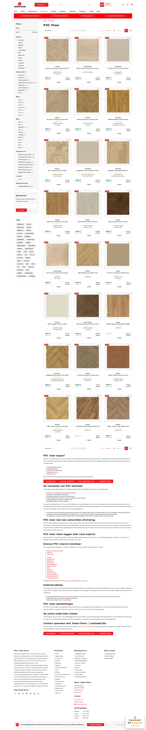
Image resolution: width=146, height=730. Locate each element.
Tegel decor (22, 77)
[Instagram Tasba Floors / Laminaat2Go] (22, 693)
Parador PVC (50, 571)
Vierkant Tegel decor (24, 80)
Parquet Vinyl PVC (51, 573)
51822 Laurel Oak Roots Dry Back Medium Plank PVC (57, 222)
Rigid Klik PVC (23, 90)
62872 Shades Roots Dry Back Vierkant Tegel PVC (118, 222)
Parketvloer (62, 11)
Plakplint (26, 261)
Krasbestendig (21, 245)
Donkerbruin (22, 127)
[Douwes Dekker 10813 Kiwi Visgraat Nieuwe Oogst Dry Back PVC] (88, 306)
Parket (19, 261)
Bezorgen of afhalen (80, 663)
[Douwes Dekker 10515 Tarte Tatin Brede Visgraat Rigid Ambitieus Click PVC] (57, 255)
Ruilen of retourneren (80, 672)
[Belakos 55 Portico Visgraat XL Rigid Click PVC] (118, 255)
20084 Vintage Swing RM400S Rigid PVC (118, 324)
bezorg (83, 626)
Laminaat (53, 11)
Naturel (21, 137)
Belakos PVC (50, 561)
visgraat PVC (60, 530)
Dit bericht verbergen (96, 725)
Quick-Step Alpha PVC (53, 574)
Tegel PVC (31, 267)
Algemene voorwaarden (81, 658)
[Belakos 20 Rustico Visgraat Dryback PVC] (57, 101)
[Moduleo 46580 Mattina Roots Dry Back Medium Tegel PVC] (118, 357)
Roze (20, 142)
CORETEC (28, 230)
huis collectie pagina (77, 609)
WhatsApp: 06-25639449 (67, 481)
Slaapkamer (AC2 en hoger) (26, 154)
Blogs (98, 11)
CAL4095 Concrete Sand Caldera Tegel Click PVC (118, 68)
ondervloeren (55, 617)
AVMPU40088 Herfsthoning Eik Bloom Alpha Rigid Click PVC (118, 119)
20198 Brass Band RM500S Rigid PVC (88, 426)
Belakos (20, 48)
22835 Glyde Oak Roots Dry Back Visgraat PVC (57, 426)
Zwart (20, 147)
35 (83, 30)
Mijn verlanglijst (109, 658)
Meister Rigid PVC (51, 566)
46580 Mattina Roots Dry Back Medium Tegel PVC (118, 375)
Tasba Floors (21, 68)
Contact (91, 11)
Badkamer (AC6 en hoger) (25, 172)
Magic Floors (21, 55)
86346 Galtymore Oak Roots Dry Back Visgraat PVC (87, 119)
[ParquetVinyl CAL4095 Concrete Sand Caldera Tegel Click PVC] (118, 50)
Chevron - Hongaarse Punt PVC (55, 551)
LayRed (19, 252)
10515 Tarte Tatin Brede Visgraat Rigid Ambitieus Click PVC (57, 273)
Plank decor (22, 75)
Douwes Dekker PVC (52, 564)
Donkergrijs (22, 135)
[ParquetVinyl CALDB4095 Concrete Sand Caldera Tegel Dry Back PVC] (88, 152)
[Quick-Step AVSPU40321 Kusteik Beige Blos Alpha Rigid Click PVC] (118, 152)
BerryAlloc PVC (51, 563)
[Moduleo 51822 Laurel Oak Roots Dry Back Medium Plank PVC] (57, 204)
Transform (20, 270)
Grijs (20, 129)
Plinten (57, 670)
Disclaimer (77, 665)
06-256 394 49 (79, 702)
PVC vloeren (44, 11)
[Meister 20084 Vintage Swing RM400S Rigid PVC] (118, 306)
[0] (131, 5)
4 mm (20, 105)
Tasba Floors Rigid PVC (53, 578)
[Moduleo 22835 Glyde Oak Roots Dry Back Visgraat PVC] (57, 408)
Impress (28, 242)
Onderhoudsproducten (60, 668)
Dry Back (19, 236)
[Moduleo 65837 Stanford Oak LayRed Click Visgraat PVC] (118, 408)
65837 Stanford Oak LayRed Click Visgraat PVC (118, 426)
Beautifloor (21, 45)
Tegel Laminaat (59, 690)
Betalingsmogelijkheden (81, 661)
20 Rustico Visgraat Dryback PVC (57, 119)
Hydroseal (20, 242)
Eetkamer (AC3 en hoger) (25, 162)
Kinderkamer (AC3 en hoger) (26, 164)
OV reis (80, 692)
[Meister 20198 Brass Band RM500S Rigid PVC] (88, 408)
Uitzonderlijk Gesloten (80, 677)
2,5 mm (21, 102)
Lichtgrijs (21, 132)
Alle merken (21, 40)
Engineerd (27, 236)
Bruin (20, 124)
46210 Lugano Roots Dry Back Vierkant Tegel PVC (57, 324)
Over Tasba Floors (79, 656)
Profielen (57, 672)
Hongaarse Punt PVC (60, 686)
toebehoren (84, 581)
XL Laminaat (32, 276)
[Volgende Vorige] (86, 30)
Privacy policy (78, 670)
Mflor (31, 252)
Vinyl (27, 270)
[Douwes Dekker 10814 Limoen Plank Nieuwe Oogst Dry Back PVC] (88, 50)
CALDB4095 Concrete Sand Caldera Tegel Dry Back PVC (87, 170)
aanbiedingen (65, 609)
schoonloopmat (66, 596)
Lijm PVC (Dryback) (24, 88)
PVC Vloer (19, 258)
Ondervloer (72, 11)
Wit (20, 145)
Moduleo (20, 60)
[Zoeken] (89, 4)
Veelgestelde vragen (80, 654)
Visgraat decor (23, 85)
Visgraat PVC (50, 554)
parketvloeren (72, 581)
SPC (18, 267)
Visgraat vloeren (32, 11)
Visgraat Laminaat (59, 681)
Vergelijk (58, 82)
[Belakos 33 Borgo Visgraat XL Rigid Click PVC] (57, 50)
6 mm (21, 110)
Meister (20, 58)
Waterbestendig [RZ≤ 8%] (25, 186)
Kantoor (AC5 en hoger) (25, 170)
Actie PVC (49, 558)
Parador (28, 258)
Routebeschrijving (78, 690)
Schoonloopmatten (60, 677)
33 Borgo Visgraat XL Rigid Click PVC (57, 68)
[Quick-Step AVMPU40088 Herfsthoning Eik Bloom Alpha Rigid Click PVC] (118, 101)
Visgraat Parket (59, 688)
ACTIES (23, 11)
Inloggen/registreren (110, 654)
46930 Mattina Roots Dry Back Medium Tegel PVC (88, 222)
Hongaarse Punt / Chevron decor (27, 82)
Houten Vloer (30, 239)
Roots (33, 264)
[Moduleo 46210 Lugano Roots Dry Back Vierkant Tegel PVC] (57, 306)
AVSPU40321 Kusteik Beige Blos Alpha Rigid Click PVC (118, 170)
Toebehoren (82, 11)
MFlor (19, 53)
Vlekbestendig (28, 273)
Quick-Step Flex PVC (52, 576)
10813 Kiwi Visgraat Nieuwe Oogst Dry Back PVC (88, 324)
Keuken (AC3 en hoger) (25, 167)
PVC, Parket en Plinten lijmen (62, 674)
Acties (56, 654)
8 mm (20, 115)
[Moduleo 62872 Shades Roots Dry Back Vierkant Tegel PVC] (118, 204)
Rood (20, 140)
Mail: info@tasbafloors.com (86, 481)
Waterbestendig (21, 276)
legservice (53, 474)
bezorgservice (54, 472)
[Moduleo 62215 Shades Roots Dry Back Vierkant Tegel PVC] (57, 152)
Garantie (77, 668)
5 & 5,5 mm (22, 107)
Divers (20, 93)
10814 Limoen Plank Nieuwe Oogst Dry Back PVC (87, 68)
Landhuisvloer (29, 248)
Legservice (58, 679)
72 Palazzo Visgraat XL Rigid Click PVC (88, 375)
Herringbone (20, 239)
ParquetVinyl (21, 63)
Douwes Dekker (22, 50)
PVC (26, 255)
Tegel (23, 267)
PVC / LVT (32, 255)
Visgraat (19, 273)
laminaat (66, 581)
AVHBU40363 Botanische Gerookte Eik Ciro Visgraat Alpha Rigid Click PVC (57, 375)
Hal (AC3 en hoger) (24, 159)
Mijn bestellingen (109, 656)
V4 (20, 179)
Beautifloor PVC (51, 559)
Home (15, 11)
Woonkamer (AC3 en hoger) (26, 157)
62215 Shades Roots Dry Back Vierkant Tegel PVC (57, 170)
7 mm (20, 112)
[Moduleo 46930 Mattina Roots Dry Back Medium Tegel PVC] (88, 204)
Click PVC (19, 233)
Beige (20, 122)
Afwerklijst (20, 224)
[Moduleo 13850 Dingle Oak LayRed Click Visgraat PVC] (88, 255)
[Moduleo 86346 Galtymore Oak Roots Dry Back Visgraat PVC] (88, 101)
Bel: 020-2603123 (50, 481)
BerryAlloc (20, 230)
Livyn (25, 252)
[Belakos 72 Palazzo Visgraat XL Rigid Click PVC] (88, 357)
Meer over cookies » (124, 725)
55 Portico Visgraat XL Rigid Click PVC (118, 273)
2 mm (20, 100)
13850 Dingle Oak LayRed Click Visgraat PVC (88, 273)
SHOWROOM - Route (105, 481)
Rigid (27, 264)
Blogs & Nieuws (79, 674)
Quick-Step (21, 65)
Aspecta (20, 42)
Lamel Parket (31, 245)
